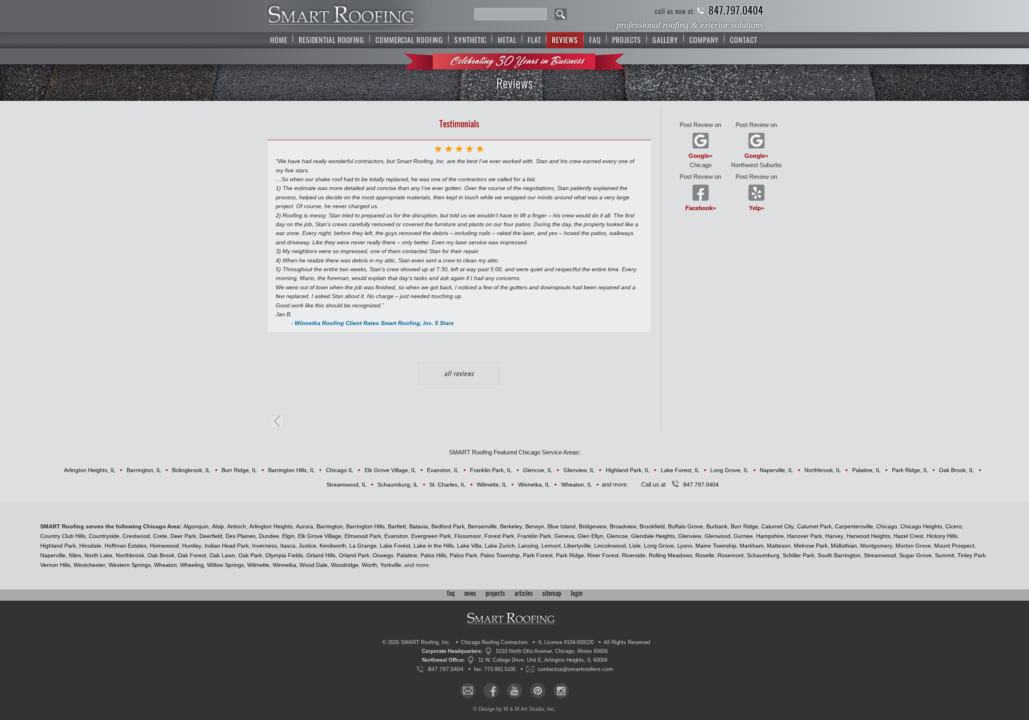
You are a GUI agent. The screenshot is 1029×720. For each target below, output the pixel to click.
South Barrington (839, 555)
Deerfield (210, 536)
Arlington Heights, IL (89, 470)
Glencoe (617, 536)
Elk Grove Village (319, 536)
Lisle (635, 545)
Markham (752, 545)
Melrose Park (811, 545)
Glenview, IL (579, 470)
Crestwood (136, 536)
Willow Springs (225, 565)
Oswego (383, 555)
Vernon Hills (55, 565)
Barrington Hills (365, 526)
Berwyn (534, 526)
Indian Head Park (227, 545)
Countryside (104, 536)
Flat (534, 40)
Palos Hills (433, 555)
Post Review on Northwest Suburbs (756, 144)
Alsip (218, 526)
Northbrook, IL (822, 470)
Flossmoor (467, 536)
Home (278, 40)
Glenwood (717, 536)
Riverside (634, 555)
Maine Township (715, 545)
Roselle (704, 555)
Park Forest (538, 555)
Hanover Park (804, 536)
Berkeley (511, 526)
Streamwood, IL (346, 484)
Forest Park (499, 536)
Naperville (53, 555)
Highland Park (58, 545)
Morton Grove (913, 545)
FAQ (595, 40)
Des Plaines (240, 536)
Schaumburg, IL (397, 484)
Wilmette (258, 565)
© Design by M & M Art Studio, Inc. (514, 709)
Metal (507, 40)
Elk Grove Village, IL (390, 470)
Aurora (304, 526)
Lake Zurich (500, 545)
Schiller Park (798, 555)
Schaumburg (763, 555)
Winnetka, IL (534, 484)
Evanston (396, 536)
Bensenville (482, 526)
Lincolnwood (610, 545)
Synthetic (470, 40)
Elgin (288, 536)
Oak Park (250, 555)
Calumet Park (814, 526)
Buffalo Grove (685, 526)
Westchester (89, 565)
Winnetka (284, 565)
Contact (743, 40)
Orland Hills (321, 555)
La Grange (363, 545)
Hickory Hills (942, 536)
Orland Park (354, 555)
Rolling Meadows (670, 555)
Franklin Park (534, 536)
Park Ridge (570, 555)
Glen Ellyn (590, 536)
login (576, 593)
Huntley (191, 545)
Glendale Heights (653, 536)
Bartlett (397, 526)
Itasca (287, 545)
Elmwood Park (362, 536)
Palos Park (463, 555)
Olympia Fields (284, 555)
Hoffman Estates (126, 545)
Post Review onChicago (700, 144)
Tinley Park (971, 555)
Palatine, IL (866, 470)
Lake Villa (469, 545)
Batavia (418, 526)
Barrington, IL (144, 470)
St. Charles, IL (447, 484)
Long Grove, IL (729, 470)
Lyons (684, 545)
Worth (369, 565)
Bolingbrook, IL (191, 470)
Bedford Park (448, 526)
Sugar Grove (915, 555)
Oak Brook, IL (956, 470)
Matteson (779, 545)
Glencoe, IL (537, 470)
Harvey (834, 536)
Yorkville (390, 565)
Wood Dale (313, 565)
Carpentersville (854, 526)
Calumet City (777, 526)
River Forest (603, 555)
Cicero (953, 526)
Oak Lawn (222, 555)
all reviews (459, 373)
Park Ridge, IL (910, 470)
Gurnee (743, 536)
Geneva (564, 536)
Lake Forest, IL (680, 470)
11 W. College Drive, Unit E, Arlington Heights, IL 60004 (542, 660)
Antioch (236, 526)
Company (704, 40)
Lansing (528, 545)
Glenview (689, 536)
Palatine (407, 555)
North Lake (98, 555)
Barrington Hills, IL (291, 470)
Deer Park (183, 536)
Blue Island (561, 526)
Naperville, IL (776, 470)
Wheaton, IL (576, 484)
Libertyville (577, 545)
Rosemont (730, 555)
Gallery (665, 40)
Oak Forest (192, 555)
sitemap (551, 593)
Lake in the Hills (434, 545)
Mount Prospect (954, 545)
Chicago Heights (921, 526)
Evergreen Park (431, 536)
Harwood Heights (868, 536)
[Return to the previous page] (278, 421)
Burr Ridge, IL (239, 470)
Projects (626, 40)
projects (495, 593)
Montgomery (876, 545)
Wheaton (165, 565)
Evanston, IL (443, 470)
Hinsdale (90, 545)
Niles (75, 555)
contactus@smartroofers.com (575, 669)
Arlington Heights (271, 526)
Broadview (623, 526)
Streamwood (880, 555)
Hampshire (770, 536)
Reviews (565, 40)
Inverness (264, 545)
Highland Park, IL (628, 470)
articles (523, 593)
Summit (944, 555)
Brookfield (652, 526)
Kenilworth (333, 545)
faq (451, 593)
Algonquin (196, 526)
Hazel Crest (908, 536)
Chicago (886, 526)
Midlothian (844, 545)
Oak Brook (161, 555)
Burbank (717, 526)
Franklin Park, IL (491, 470)
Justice (307, 545)
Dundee (269, 536)
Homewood (164, 545)
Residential (331, 40)
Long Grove (659, 545)
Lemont (551, 545)
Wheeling (192, 565)
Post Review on (700, 192)
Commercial (409, 40)
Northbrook (130, 555)
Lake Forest (395, 545)
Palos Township (500, 555)
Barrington (329, 526)
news (470, 593)
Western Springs (130, 565)
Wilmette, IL (492, 484)
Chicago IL (339, 470)
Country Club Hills (63, 536)
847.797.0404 (736, 10)
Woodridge (345, 565)
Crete (160, 536)
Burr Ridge (744, 526)
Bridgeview (593, 526)
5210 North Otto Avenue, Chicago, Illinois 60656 (552, 651)
